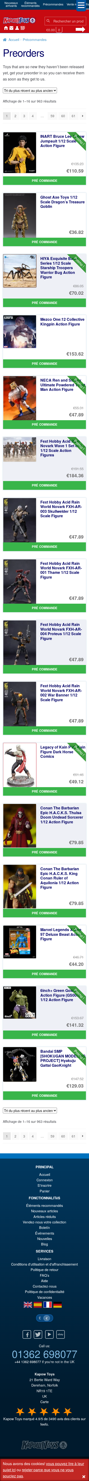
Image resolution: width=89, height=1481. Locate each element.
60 (63, 115)
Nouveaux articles (44, 1210)
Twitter (38, 1334)
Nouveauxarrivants (11, 4)
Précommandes (53, 4)
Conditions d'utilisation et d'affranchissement (44, 1264)
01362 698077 (44, 1353)
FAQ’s (44, 1275)
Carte (44, 1401)
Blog (44, 1243)
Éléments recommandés (44, 1205)
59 (52, 115)
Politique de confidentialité (44, 1291)
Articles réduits (44, 1216)
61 (73, 115)
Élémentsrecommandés (30, 4)
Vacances (44, 1297)
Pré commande (44, 180)
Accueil (5, 28)
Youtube (49, 1334)
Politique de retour (44, 1269)
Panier (45, 1190)
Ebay (60, 1334)
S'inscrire (44, 1185)
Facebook (27, 1334)
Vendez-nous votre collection (44, 1221)
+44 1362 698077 (27, 1361)
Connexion (16, 28)
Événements (44, 1233)
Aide (44, 1280)
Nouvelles (22, 28)
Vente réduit (74, 4)
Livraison (44, 1258)
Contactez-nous (10, 28)
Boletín (44, 1227)
